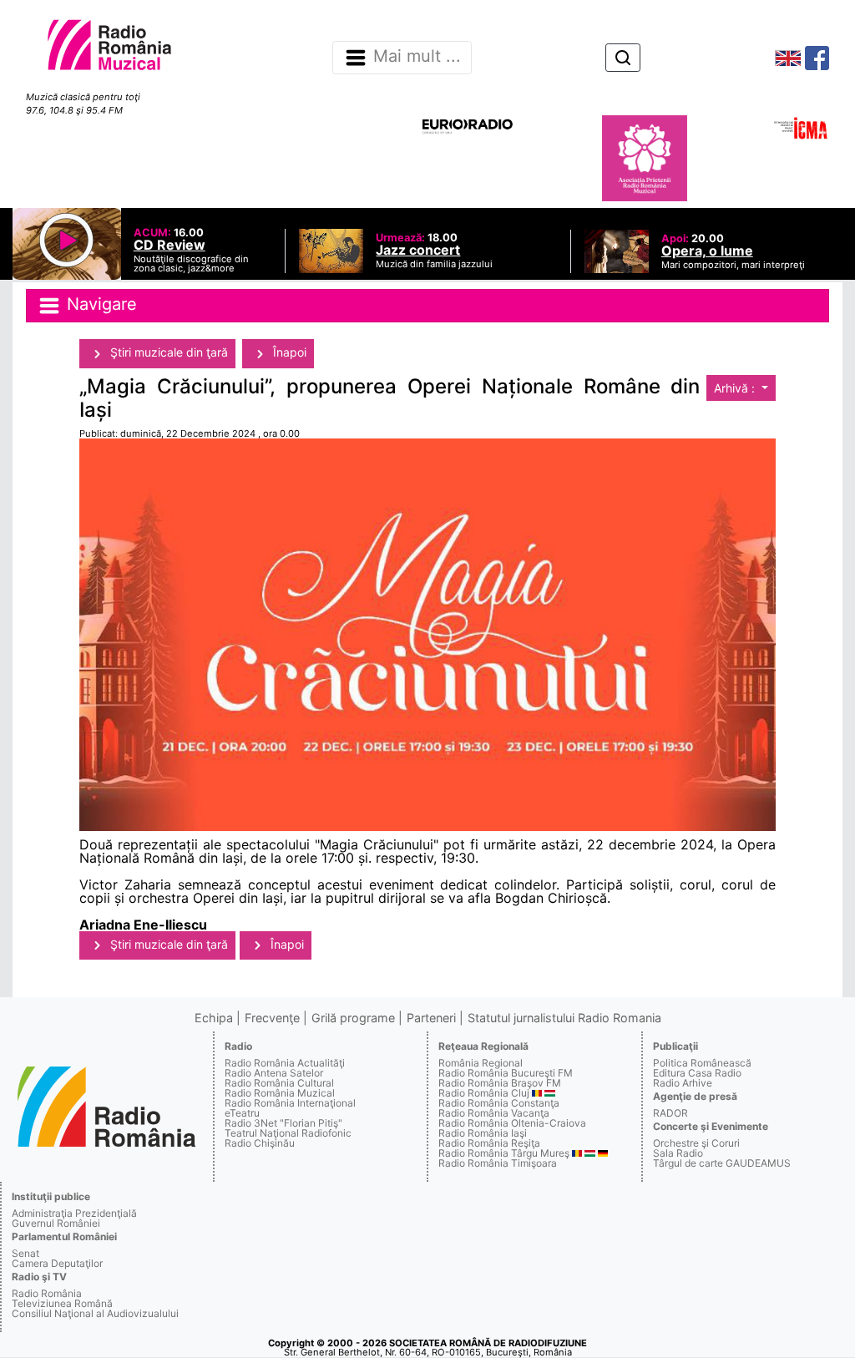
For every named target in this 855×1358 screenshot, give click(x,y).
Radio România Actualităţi (285, 1063)
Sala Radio (678, 1153)
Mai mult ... (417, 57)
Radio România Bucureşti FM (505, 1073)
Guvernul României (56, 1223)
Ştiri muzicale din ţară (167, 352)
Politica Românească (702, 1063)
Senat (25, 1253)
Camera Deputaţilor (57, 1263)
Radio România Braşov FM (499, 1083)
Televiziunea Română (62, 1303)
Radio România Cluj (483, 1093)
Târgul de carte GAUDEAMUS (722, 1163)
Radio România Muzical (280, 1093)
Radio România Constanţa (498, 1103)
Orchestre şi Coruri (696, 1143)
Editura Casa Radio (697, 1073)
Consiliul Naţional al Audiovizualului (95, 1313)
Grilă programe (353, 1018)
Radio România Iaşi (482, 1133)
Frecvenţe (272, 1018)
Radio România (47, 1293)
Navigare (99, 305)
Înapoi (288, 352)
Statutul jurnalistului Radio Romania (564, 1018)
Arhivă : (736, 388)
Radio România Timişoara (497, 1163)
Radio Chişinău (260, 1143)
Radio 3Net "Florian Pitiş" (283, 1123)
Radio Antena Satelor (274, 1073)
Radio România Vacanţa (493, 1113)
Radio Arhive (682, 1083)
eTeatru (242, 1113)
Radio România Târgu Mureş (503, 1153)
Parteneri (431, 1018)
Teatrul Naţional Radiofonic (288, 1133)
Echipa (214, 1018)
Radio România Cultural (279, 1083)
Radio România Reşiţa (489, 1143)
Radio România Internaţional (290, 1103)
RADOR (670, 1113)
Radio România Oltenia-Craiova (512, 1123)
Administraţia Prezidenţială (74, 1213)
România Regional (480, 1063)
